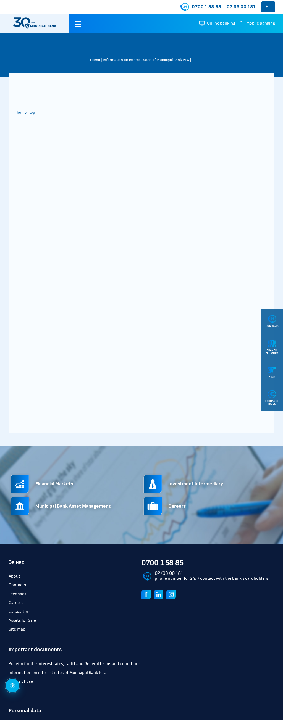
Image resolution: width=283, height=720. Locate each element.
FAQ (12, 690)
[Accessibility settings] (12, 685)
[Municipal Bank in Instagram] (172, 594)
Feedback (18, 594)
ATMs (272, 377)
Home (95, 60)
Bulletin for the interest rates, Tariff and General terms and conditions (74, 663)
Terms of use (21, 681)
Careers (16, 602)
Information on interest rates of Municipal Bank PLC (146, 60)
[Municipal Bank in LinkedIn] (160, 594)
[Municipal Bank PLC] (34, 23)
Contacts (17, 585)
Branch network (272, 351)
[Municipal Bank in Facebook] (147, 594)
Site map (17, 629)
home (22, 113)
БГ (268, 6)
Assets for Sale (22, 620)
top (32, 113)
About (14, 576)
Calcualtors (19, 611)
